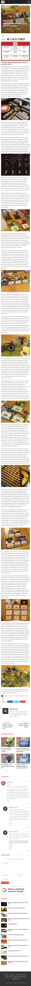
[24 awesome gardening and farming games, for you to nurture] (4, 947)
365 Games (14, 692)
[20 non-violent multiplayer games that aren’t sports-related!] (4, 941)
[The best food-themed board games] (4, 936)
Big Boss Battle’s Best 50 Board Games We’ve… (18, 913)
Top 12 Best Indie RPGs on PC (14, 950)
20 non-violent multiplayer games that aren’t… (18, 940)
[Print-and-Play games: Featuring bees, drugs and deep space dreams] (4, 920)
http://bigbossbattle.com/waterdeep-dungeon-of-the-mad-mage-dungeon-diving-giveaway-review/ (19, 842)
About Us (6, 974)
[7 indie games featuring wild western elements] (4, 958)
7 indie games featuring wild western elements (18, 956)
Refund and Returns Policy (19, 976)
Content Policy (8, 976)
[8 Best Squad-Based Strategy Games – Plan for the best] (4, 904)
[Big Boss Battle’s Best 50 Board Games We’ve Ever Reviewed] (4, 915)
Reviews (4, 20)
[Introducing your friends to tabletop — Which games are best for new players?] (4, 963)
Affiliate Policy (15, 978)
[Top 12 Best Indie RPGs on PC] (4, 952)
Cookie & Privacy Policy (21, 974)
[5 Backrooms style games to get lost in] (4, 909)
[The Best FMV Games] (4, 925)
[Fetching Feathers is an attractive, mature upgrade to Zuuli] (8, 758)
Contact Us (12, 974)
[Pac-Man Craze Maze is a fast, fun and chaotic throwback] (8, 742)
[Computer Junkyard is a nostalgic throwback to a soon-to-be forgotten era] (23, 758)
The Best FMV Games (12, 924)
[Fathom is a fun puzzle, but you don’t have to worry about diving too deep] (23, 742)
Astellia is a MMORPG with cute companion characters (23, 725)
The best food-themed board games (16, 934)
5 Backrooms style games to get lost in (16, 908)
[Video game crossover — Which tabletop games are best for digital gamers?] (4, 931)
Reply (29, 803)
